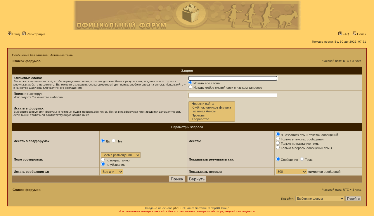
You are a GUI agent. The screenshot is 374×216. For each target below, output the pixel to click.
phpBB (178, 208)
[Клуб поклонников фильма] (211, 107)
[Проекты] (211, 115)
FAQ (345, 34)
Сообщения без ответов (30, 55)
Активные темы (61, 55)
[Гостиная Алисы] (211, 111)
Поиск (361, 34)
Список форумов (27, 61)
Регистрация (35, 34)
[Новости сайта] (211, 104)
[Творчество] (211, 119)
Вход (15, 34)
